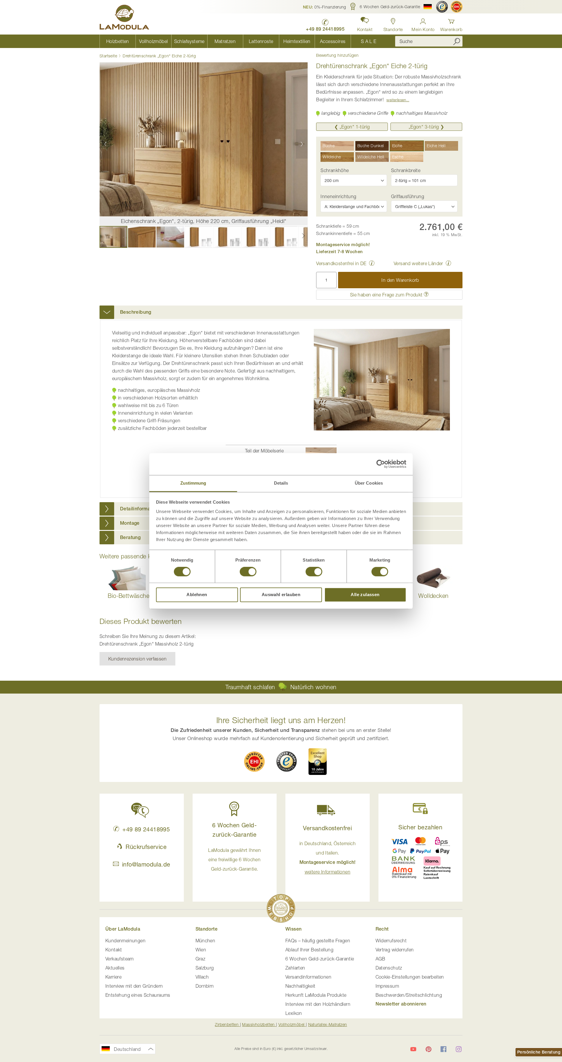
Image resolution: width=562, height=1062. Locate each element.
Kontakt (113, 949)
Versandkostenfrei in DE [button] (341, 263)
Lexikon (293, 1013)
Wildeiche (332, 156)
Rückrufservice (146, 846)
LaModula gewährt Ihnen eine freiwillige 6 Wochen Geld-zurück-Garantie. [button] (234, 859)
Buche (329, 145)
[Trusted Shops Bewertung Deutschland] (286, 761)
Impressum (387, 986)
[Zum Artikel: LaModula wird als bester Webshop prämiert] (281, 909)
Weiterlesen (396, 99)
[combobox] (428, 41)
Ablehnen (196, 594)
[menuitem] (118, 41)
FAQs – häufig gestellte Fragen (317, 940)
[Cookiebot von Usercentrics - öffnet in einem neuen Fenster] (380, 463)
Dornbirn (205, 986)
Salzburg (205, 967)
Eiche (397, 145)
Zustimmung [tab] (193, 483)
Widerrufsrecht (391, 940)
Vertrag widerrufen (395, 949)
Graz (200, 958)
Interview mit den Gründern (134, 986)
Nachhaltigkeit (300, 986)
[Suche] (456, 41)
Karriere (113, 976)
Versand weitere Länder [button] (418, 263)
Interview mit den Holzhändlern (317, 1004)
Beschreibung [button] (135, 312)
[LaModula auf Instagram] (458, 1049)
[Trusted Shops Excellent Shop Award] (318, 761)
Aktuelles (115, 967)
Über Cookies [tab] (369, 483)
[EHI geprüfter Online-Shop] (456, 7)
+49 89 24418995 (146, 829)
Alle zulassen (365, 594)
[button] (324, 7)
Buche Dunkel (370, 145)
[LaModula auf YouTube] (413, 1049)
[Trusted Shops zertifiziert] (442, 7)
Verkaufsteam (119, 958)
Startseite (108, 55)
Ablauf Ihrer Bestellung (309, 949)
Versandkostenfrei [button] (327, 828)
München (205, 940)
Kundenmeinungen (125, 940)
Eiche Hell (436, 145)
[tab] (281, 312)
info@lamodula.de (146, 864)
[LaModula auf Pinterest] (428, 1049)
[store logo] (124, 18)
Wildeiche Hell (370, 156)
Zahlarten (295, 967)
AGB (380, 958)
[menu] (243, 41)
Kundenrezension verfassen (137, 658)
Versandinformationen (308, 976)
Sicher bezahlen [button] (420, 827)
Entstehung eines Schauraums (137, 995)
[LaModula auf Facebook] (443, 1049)
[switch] (248, 572)
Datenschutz (389, 967)
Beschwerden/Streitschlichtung (409, 995)
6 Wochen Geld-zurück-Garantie (319, 958)
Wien (201, 949)
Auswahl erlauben (281, 594)
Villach (202, 976)
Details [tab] (281, 483)
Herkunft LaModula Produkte (315, 995)
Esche (398, 156)
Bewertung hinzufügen (337, 55)
